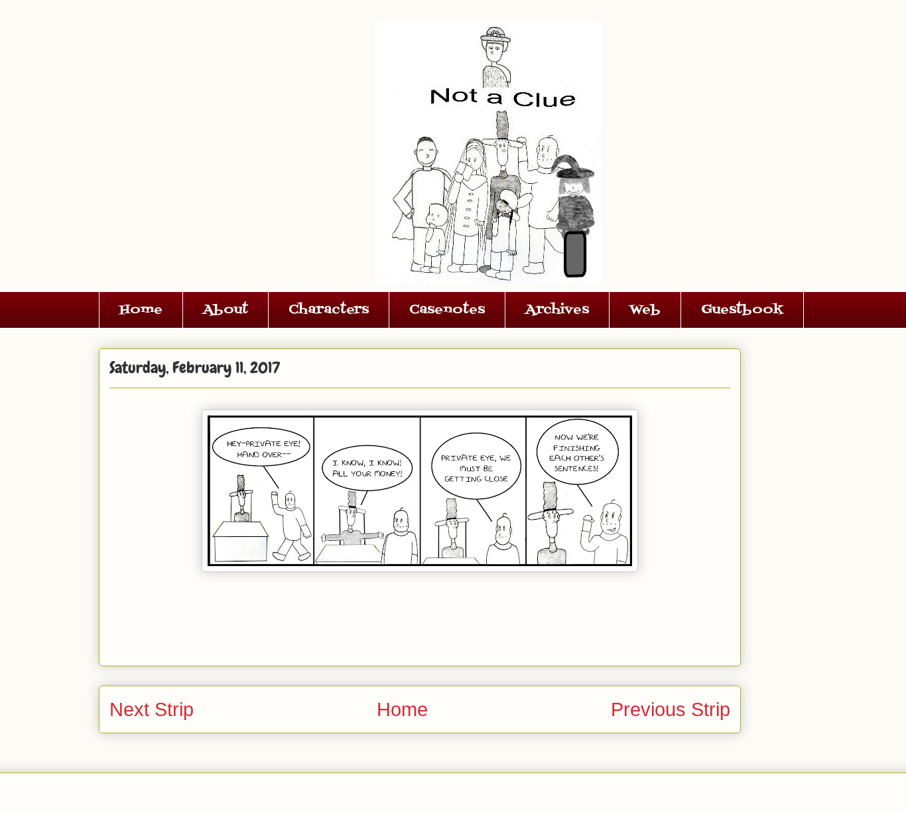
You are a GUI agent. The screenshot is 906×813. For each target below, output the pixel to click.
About (225, 310)
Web (645, 310)
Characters (329, 310)
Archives (557, 310)
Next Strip (151, 709)
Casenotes (447, 310)
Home (140, 310)
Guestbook (742, 310)
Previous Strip (670, 709)
